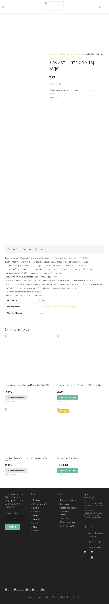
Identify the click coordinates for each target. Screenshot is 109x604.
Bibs (56, 98)
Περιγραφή (12, 249)
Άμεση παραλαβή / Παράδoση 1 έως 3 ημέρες (56, 307)
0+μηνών (41, 313)
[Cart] (104, 6)
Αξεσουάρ (37, 512)
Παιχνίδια (37, 500)
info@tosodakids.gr (96, 547)
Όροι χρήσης (65, 504)
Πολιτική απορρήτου (68, 500)
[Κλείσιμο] (13, 7)
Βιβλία (35, 515)
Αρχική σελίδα (54, 54)
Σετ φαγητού (78, 54)
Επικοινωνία (64, 518)
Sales (35, 530)
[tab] (12, 249)
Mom (35, 527)
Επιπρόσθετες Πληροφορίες (34, 249)
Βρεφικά (36, 519)
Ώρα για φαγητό (66, 54)
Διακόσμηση (38, 523)
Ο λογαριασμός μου (67, 522)
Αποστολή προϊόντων (68, 508)
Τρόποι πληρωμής (67, 526)
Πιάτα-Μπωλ (85, 90)
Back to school (39, 508)
